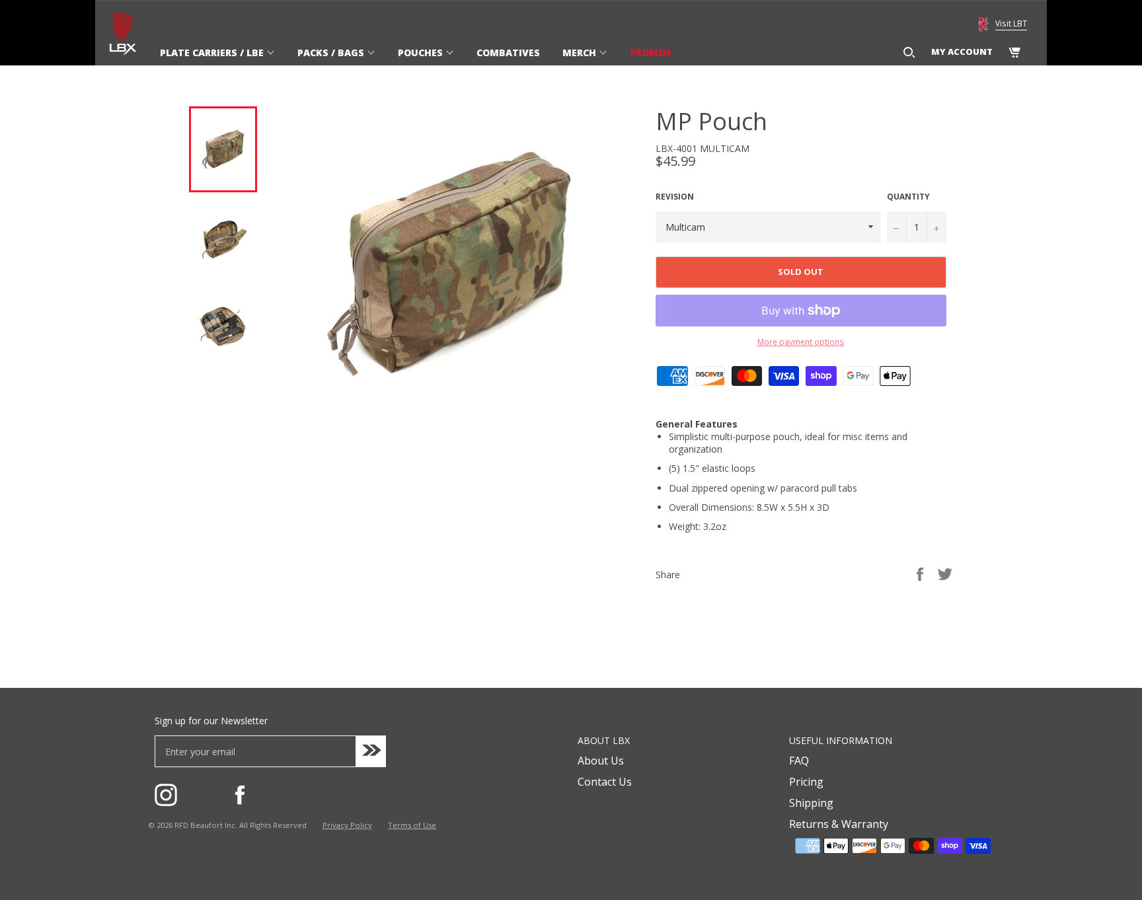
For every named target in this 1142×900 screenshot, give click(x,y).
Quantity (908, 197)
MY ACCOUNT (962, 51)
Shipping (811, 803)
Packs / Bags (332, 52)
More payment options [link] (800, 342)
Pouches (421, 52)
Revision (675, 197)
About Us (601, 760)
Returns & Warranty (838, 824)
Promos (650, 52)
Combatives (508, 52)
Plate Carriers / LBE (213, 52)
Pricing (806, 781)
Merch (580, 52)
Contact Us (605, 781)
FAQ (799, 760)
